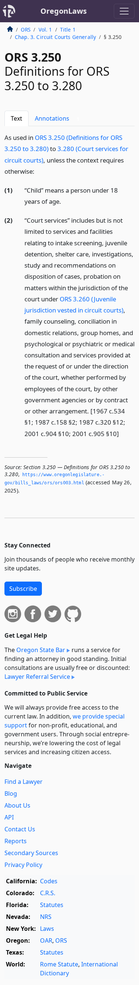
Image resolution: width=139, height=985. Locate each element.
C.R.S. (47, 893)
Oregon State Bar (40, 650)
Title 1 (68, 29)
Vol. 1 (45, 29)
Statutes (51, 905)
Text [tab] (16, 118)
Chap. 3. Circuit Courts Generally (55, 36)
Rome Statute (59, 964)
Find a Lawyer (23, 782)
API (9, 817)
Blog (10, 793)
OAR (46, 940)
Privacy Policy (23, 865)
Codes (48, 881)
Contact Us (19, 829)
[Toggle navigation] (124, 11)
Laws (47, 929)
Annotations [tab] (57, 118)
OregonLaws (63, 11)
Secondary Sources (31, 853)
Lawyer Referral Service (37, 677)
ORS (25, 29)
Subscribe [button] (23, 589)
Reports (15, 841)
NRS (46, 917)
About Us (17, 805)
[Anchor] (39, 171)
